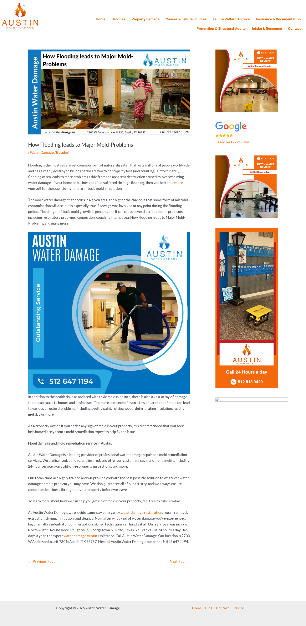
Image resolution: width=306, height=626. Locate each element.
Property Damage (145, 19)
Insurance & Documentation (278, 19)
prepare (176, 182)
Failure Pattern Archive (231, 19)
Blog (209, 608)
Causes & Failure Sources (186, 19)
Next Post (180, 561)
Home (100, 19)
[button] (246, 134)
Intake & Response (267, 28)
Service (238, 608)
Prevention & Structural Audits (221, 28)
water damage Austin (80, 536)
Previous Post (42, 561)
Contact (294, 28)
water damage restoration (141, 512)
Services (118, 19)
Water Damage (42, 152)
